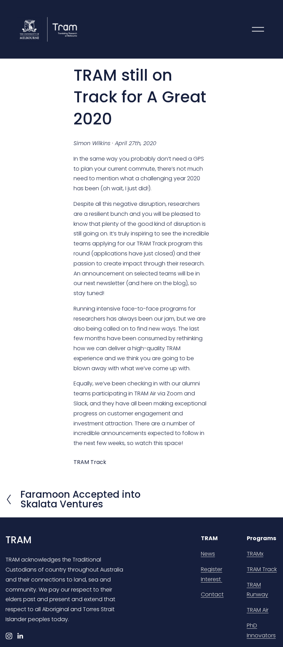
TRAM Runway (257, 590)
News (208, 554)
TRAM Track (90, 462)
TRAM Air (258, 610)
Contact (212, 594)
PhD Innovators (261, 630)
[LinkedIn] (20, 636)
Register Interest (211, 574)
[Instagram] (9, 636)
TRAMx (255, 554)
